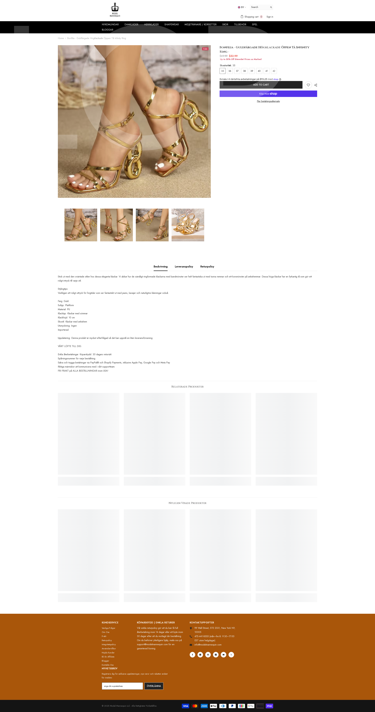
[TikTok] (216, 654)
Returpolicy (207, 266)
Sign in (270, 16)
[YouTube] (223, 654)
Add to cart (261, 84)
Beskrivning (161, 266)
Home (61, 38)
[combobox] (259, 7)
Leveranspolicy (184, 266)
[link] (88, 478)
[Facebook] (192, 654)
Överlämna (154, 686)
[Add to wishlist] (308, 85)
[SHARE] (314, 85)
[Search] (261, 7)
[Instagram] (200, 654)
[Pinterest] (208, 654)
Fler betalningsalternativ (268, 101)
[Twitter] (231, 654)
